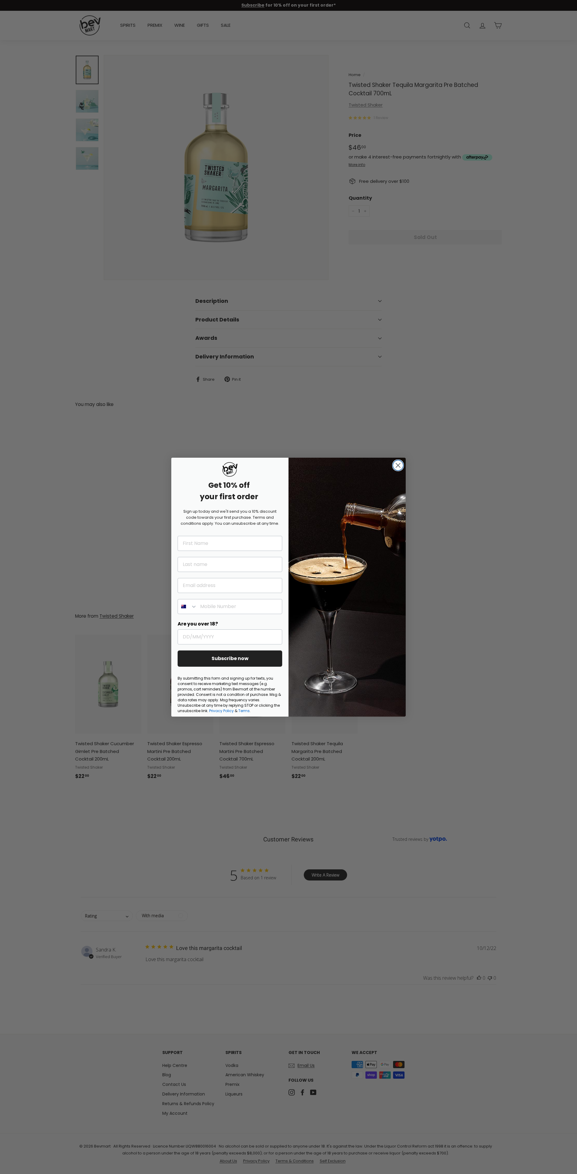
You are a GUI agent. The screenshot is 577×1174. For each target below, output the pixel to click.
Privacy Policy (221, 710)
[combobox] (187, 606)
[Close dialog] (398, 465)
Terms (244, 710)
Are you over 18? (198, 623)
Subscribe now (230, 658)
